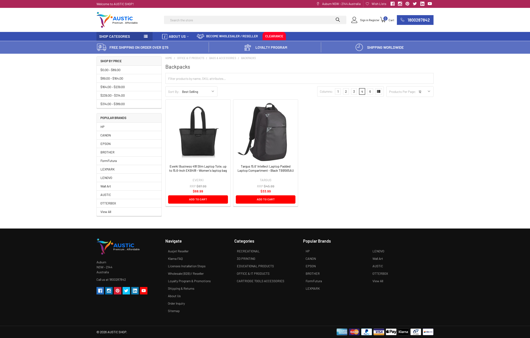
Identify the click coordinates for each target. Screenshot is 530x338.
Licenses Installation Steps (187, 266)
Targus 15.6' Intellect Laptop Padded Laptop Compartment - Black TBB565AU (265, 168)
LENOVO (106, 178)
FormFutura (108, 161)
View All (105, 212)
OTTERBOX (108, 203)
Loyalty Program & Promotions (189, 281)
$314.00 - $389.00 (112, 104)
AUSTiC (105, 195)
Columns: (326, 91)
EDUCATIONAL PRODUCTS (255, 266)
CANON (105, 135)
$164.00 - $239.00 (112, 87)
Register (374, 20)
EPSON (105, 144)
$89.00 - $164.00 (111, 78)
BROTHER (107, 152)
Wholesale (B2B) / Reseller (186, 273)
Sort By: (173, 92)
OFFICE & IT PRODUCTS (190, 58)
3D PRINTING (246, 258)
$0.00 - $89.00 (110, 70)
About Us (177, 36)
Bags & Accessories (222, 58)
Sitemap (174, 311)
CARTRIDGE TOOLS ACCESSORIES (260, 281)
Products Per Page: (402, 92)
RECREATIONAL (248, 251)
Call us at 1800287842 (111, 279)
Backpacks (248, 58)
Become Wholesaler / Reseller (232, 36)
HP (102, 127)
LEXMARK (107, 169)
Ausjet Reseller (178, 251)
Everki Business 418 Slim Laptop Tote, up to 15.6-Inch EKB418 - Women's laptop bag (198, 168)
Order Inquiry (176, 303)
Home (168, 58)
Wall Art (105, 186)
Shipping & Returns (181, 288)
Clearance (274, 36)
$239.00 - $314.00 (112, 95)
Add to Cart (198, 199)
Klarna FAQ (175, 258)
